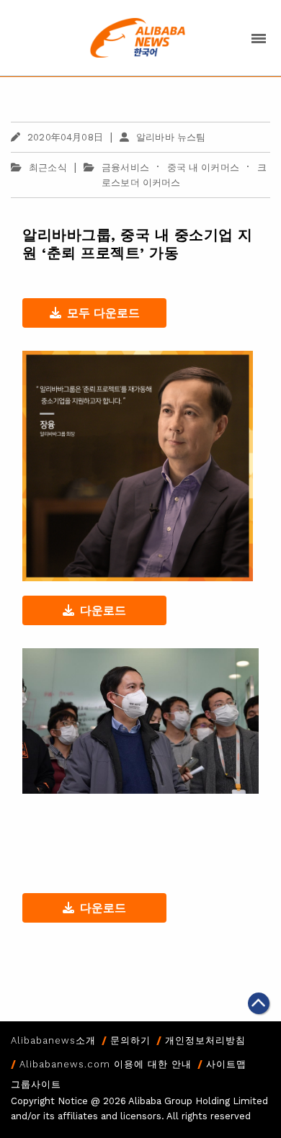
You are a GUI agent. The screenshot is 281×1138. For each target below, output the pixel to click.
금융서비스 (125, 167)
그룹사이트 (36, 1084)
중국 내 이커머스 (203, 167)
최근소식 (48, 167)
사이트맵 (226, 1064)
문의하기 (130, 1040)
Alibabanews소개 (53, 1040)
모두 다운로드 (103, 313)
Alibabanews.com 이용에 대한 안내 (105, 1064)
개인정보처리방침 (205, 1040)
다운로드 (103, 610)
